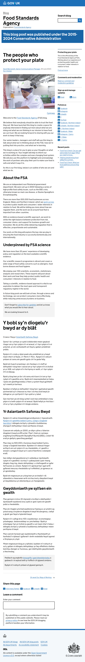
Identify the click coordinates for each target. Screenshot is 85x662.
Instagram (64, 111)
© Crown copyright (74, 655)
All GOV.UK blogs (10, 642)
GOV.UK (44, 642)
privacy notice (12, 620)
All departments (10, 645)
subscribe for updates (27, 305)
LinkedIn (37, 589)
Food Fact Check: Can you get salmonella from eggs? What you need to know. (70, 153)
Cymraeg (51, 113)
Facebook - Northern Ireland (70, 123)
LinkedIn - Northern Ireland (70, 126)
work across (49, 202)
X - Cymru (63, 140)
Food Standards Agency (21, 20)
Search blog (64, 15)
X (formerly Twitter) (12, 589)
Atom (74, 97)
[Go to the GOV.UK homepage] (11, 3)
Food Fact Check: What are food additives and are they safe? (69, 165)
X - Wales (63, 137)
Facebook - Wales (66, 131)
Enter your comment (11, 599)
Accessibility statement (29, 645)
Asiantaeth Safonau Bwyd (27, 337)
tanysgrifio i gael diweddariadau (36, 558)
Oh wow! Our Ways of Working (41, 577)
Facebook (26, 589)
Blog (6, 13)
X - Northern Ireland (67, 129)
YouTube (63, 120)
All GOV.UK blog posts (29, 642)
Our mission (7, 71)
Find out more (63, 70)
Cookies (44, 645)
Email (45, 589)
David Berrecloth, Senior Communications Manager (21, 69)
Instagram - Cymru (66, 134)
